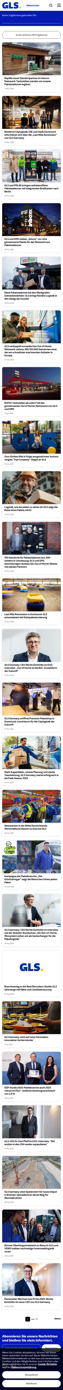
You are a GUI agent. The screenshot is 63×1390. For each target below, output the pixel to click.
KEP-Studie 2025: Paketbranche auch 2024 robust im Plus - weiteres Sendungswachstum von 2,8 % (29, 1091)
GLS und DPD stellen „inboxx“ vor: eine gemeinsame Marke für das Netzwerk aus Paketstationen (27, 242)
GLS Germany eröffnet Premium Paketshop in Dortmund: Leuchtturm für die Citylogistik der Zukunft (29, 722)
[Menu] (59, 5)
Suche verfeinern (31, 35)
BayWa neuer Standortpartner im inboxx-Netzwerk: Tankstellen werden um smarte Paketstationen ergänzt (27, 81)
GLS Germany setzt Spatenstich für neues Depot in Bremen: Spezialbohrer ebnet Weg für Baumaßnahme (30, 1195)
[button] (28, 53)
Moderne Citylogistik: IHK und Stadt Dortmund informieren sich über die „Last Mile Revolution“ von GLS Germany (30, 135)
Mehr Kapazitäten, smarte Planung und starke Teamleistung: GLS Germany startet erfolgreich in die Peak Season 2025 (31, 775)
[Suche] (50, 5)
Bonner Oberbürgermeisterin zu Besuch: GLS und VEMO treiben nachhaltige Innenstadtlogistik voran (31, 1248)
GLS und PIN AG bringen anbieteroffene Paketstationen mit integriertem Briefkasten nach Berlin (31, 189)
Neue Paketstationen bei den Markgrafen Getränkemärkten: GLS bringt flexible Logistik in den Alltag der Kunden (30, 296)
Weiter (57, 1319)
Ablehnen (31, 1383)
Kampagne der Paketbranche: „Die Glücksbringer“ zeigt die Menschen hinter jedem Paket (30, 879)
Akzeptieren (31, 1374)
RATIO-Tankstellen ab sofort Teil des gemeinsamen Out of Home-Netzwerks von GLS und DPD (30, 406)
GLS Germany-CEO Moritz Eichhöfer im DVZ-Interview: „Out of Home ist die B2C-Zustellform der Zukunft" (30, 668)
